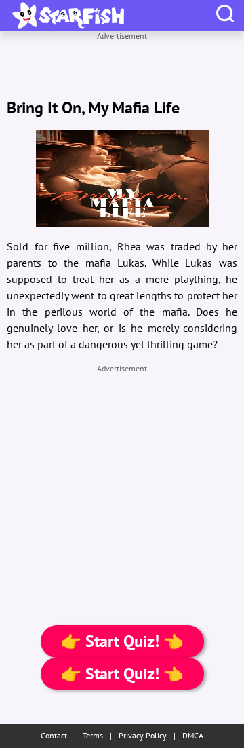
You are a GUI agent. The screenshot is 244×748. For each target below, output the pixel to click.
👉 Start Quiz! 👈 (122, 641)
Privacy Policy (143, 735)
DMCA (192, 735)
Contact (54, 735)
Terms (93, 735)
